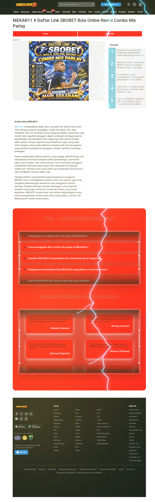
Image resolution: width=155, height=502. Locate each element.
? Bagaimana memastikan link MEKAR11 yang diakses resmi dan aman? (67, 278)
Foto (77, 447)
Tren (90, 12)
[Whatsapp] (21, 419)
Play (98, 430)
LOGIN (45, 34)
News (16, 12)
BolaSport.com (134, 447)
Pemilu (56, 427)
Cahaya (49, 12)
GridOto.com (134, 444)
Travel (140, 12)
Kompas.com (134, 410)
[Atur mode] (129, 4)
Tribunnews (133, 454)
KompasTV (133, 417)
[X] (21, 414)
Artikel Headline (102, 444)
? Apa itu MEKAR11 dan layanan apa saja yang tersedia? (58, 233)
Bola (74, 12)
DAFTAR (23, 452)
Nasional (57, 413)
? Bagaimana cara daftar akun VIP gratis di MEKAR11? (57, 244)
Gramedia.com (134, 457)
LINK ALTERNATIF (109, 4)
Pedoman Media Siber (107, 469)
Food (77, 433)
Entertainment (59, 444)
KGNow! (132, 427)
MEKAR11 (16, 40)
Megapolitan (58, 420)
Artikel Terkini (102, 437)
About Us (42, 469)
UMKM (77, 437)
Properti (122, 12)
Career (121, 469)
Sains (56, 447)
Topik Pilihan (101, 440)
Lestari (97, 13)
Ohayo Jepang (102, 423)
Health (105, 12)
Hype (77, 423)
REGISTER (110, 34)
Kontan (132, 433)
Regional (57, 423)
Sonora (131, 437)
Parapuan (79, 444)
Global (56, 417)
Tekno (57, 12)
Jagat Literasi (38, 12)
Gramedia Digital (135, 460)
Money (113, 12)
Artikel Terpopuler (103, 433)
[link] (134, 4)
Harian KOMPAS (135, 413)
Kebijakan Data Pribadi (88, 469)
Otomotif (66, 12)
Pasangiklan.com (135, 430)
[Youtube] (16, 419)
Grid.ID (131, 440)
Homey (78, 430)
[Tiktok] (26, 419)
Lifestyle (82, 12)
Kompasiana (134, 420)
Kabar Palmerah (30, 469)
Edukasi (131, 12)
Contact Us (131, 469)
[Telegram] (26, 414)
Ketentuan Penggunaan (68, 469)
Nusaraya (25, 12)
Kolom (99, 410)
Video (77, 450)
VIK (98, 413)
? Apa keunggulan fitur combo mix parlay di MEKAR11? (58, 255)
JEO (98, 417)
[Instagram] (31, 414)
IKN (55, 430)
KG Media (132, 423)
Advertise (52, 469)
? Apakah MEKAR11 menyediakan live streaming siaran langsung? (64, 267)
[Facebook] (16, 414)
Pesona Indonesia (103, 427)
